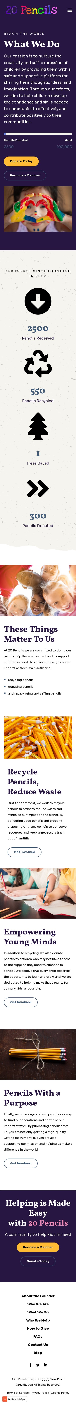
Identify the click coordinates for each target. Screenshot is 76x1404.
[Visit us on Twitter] (38, 1365)
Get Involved (24, 852)
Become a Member (25, 175)
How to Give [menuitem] (38, 1328)
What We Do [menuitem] (38, 1312)
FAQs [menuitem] (37, 1337)
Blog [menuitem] (38, 1353)
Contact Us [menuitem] (38, 1345)
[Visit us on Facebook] (30, 1365)
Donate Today (21, 161)
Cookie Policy (60, 1392)
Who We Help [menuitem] (38, 1320)
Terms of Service (18, 1392)
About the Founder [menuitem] (38, 1296)
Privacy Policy (40, 1392)
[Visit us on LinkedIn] (45, 1365)
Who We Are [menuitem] (38, 1304)
